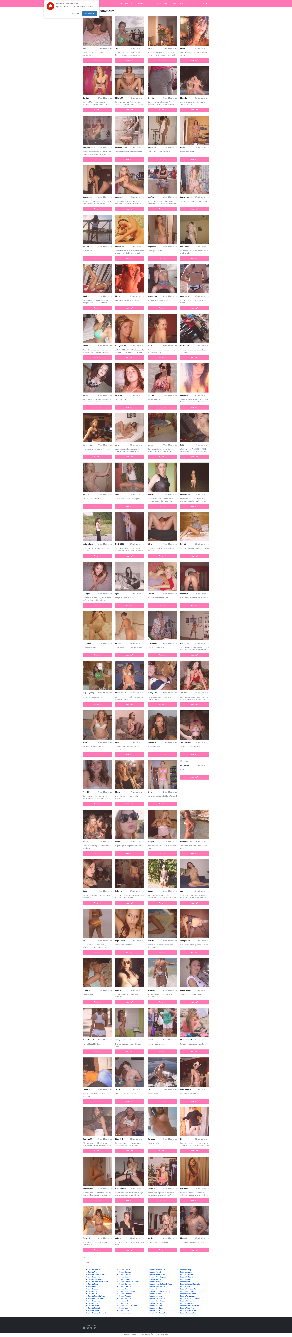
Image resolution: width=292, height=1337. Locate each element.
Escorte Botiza (93, 1306)
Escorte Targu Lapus (188, 1296)
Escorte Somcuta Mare (188, 1289)
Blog (120, 3)
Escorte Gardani (124, 1298)
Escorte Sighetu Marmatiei (190, 1284)
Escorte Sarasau (186, 1274)
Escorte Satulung (186, 1277)
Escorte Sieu (185, 1282)
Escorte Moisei (155, 1272)
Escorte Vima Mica (187, 1308)
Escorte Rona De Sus (157, 1301)
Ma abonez (89, 14)
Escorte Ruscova (155, 1306)
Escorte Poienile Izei (157, 1286)
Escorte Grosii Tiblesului (127, 1306)
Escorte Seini (185, 1279)
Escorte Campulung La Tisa (97, 1313)
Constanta (157, 3)
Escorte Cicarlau (124, 1274)
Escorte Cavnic (124, 1270)
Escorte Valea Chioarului (189, 1306)
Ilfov (174, 3)
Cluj (148, 3)
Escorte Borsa (93, 1303)
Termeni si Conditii (89, 1325)
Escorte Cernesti (124, 1272)
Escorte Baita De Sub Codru (97, 1282)
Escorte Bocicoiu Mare (96, 1296)
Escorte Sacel (154, 1310)
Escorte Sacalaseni (156, 1308)
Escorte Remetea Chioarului (159, 1291)
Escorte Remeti (155, 1294)
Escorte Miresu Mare (157, 1270)
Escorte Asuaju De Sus (96, 1274)
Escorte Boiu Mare (94, 1301)
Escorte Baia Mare (94, 1277)
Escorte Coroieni (124, 1284)
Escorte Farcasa (124, 1296)
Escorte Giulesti (124, 1301)
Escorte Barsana (93, 1286)
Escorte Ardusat (93, 1270)
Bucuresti (128, 3)
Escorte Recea (154, 1289)
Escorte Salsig (185, 1270)
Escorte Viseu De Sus (188, 1313)
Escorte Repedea (155, 1296)
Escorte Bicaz (92, 1291)
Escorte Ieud (123, 1308)
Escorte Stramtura (187, 1291)
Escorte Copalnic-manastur (128, 1282)
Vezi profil (97, 60)
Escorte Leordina (125, 1313)
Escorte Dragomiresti (126, 1291)
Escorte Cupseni (124, 1286)
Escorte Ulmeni (186, 1301)
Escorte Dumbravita (125, 1294)
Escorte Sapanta (186, 1272)
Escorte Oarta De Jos (157, 1274)
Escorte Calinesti (93, 1310)
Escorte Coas (123, 1277)
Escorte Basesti (93, 1289)
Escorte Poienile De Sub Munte (160, 1284)
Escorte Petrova (155, 1282)
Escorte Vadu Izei (186, 1303)
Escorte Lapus (123, 1310)
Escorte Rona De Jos (157, 1298)
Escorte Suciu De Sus (188, 1294)
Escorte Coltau (124, 1279)
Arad (181, 3)
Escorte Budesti (93, 1308)
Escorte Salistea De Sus (158, 1313)
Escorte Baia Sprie (94, 1279)
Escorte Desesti (124, 1289)
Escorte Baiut (92, 1284)
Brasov (166, 3)
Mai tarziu (75, 14)
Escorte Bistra (92, 1294)
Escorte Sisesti (186, 1286)
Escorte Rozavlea (156, 1303)
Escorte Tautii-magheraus (190, 1298)
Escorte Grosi (123, 1303)
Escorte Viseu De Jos (188, 1310)
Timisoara (139, 3)
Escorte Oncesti (155, 1279)
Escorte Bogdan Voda (95, 1298)
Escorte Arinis (92, 1272)
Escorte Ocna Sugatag (157, 1277)
